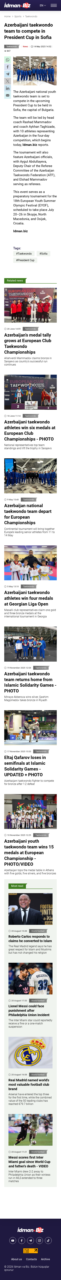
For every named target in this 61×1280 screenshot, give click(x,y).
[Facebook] (21, 1240)
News (25, 46)
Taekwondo (11, 46)
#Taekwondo (24, 253)
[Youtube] (12, 1240)
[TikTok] (48, 1240)
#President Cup (25, 260)
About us (16, 1259)
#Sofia (43, 253)
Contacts (31, 1259)
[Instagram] (39, 1240)
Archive (45, 1259)
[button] (7, 59)
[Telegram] (30, 1240)
